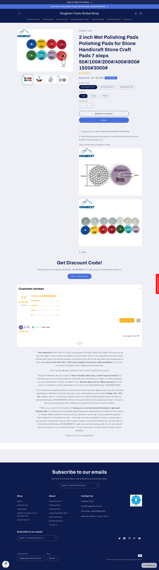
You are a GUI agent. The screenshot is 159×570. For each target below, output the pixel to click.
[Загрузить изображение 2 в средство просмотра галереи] (39, 79)
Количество (83, 101)
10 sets (104, 96)
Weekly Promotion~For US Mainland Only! (27, 514)
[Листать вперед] (70, 79)
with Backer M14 (107, 87)
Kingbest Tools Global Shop (120, 559)
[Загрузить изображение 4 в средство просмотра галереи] (62, 79)
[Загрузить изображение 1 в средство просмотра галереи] (27, 79)
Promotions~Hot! (55, 501)
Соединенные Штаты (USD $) (30, 558)
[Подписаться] (97, 485)
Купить (104, 120)
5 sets (93, 96)
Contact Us (53, 525)
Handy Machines (55, 517)
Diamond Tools (54, 509)
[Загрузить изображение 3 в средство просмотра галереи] (51, 79)
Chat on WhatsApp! (79, 276)
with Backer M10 (88, 87)
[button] (19, 13)
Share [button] (84, 252)
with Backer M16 (126, 87)
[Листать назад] (19, 79)
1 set (83, 96)
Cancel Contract (23, 520)
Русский (52, 558)
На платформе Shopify (135, 559)
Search (20, 501)
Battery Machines (56, 521)
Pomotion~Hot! (22, 505)
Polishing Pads (54, 505)
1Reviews (24, 305)
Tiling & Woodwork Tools (58, 513)
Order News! (22, 509)
